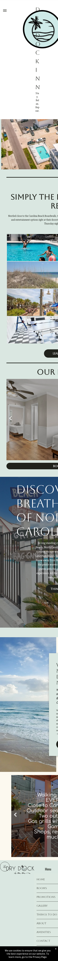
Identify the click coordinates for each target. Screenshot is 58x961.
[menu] (5, 10)
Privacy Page (40, 956)
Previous (10, 418)
